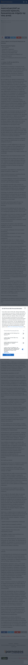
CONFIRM (8, 354)
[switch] (23, 333)
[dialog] (14, 332)
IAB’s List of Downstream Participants (15, 326)
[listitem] (14, 330)
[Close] (25, 308)
